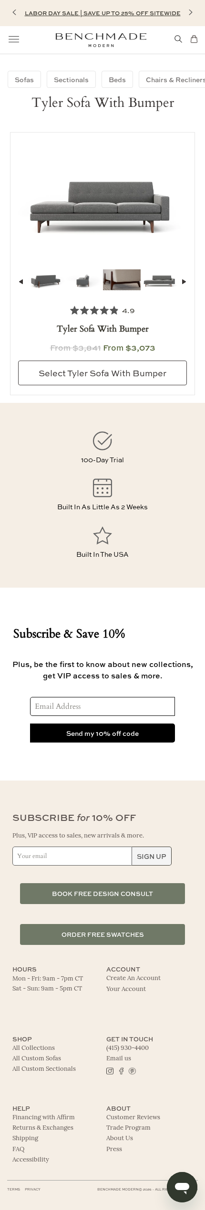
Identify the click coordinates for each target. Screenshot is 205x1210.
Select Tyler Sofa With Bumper (102, 373)
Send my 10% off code (102, 733)
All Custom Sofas (36, 1059)
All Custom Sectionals (44, 1069)
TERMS (13, 1189)
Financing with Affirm (43, 1118)
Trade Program (128, 1128)
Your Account (126, 989)
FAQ (18, 1149)
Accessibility (30, 1160)
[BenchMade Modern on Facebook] (120, 1070)
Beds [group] (117, 79)
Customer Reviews (133, 1118)
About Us (119, 1138)
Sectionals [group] (71, 79)
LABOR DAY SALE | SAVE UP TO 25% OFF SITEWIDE (103, 13)
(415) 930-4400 (127, 1048)
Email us (118, 1059)
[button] (14, 12)
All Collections (33, 1048)
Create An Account (133, 978)
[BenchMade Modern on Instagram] (109, 1070)
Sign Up (151, 856)
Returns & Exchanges (42, 1128)
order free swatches (103, 934)
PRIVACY (33, 1189)
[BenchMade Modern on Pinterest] (131, 1070)
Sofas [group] (24, 79)
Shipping (25, 1138)
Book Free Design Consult (102, 893)
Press (114, 1149)
